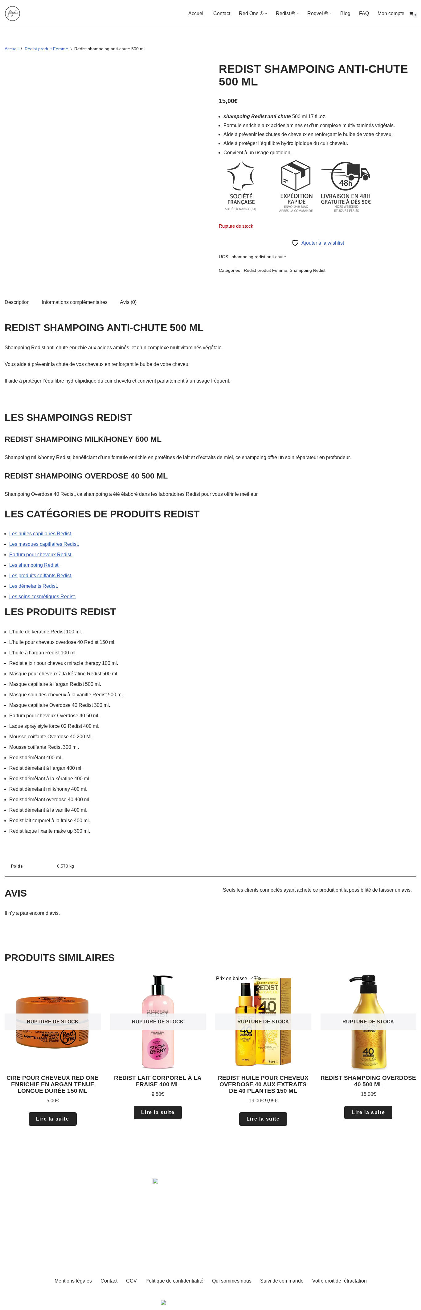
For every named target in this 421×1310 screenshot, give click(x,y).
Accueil (196, 13)
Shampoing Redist (307, 270)
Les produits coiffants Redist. (40, 575)
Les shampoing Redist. (34, 565)
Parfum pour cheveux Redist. (40, 554)
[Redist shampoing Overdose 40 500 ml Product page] (368, 1022)
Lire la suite (52, 1118)
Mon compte (391, 13)
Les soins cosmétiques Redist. (42, 596)
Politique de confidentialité (174, 1280)
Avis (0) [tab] (128, 302)
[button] (266, 13)
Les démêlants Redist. (33, 586)
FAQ (364, 13)
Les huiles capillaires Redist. (40, 533)
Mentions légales (73, 1280)
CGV (131, 1280)
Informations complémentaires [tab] (75, 302)
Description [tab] (17, 302)
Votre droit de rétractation (339, 1280)
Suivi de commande (282, 1280)
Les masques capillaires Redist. (44, 544)
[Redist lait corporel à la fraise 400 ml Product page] (158, 1022)
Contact (221, 13)
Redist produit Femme (46, 48)
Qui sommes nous (231, 1280)
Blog (345, 13)
